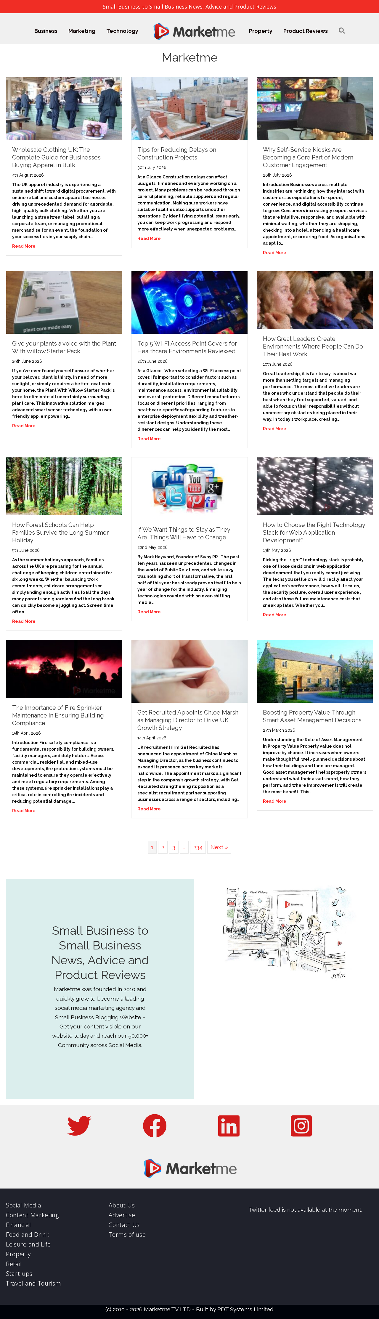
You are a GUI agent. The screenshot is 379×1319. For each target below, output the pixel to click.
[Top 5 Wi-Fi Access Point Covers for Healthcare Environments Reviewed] (189, 302)
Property (260, 31)
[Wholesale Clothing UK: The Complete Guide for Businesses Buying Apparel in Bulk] (64, 108)
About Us (122, 1205)
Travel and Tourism (33, 1283)
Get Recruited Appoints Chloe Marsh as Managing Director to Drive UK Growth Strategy (187, 720)
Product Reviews (305, 31)
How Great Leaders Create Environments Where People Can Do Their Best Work (313, 346)
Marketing (81, 31)
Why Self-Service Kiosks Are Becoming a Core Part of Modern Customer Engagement (308, 157)
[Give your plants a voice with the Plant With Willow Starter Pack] (64, 302)
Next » (219, 847)
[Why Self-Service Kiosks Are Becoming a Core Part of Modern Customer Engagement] (315, 108)
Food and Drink (27, 1235)
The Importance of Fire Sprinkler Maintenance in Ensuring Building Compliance (58, 715)
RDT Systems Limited (245, 1309)
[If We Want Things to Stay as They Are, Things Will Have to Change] (189, 488)
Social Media (23, 1205)
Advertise (122, 1215)
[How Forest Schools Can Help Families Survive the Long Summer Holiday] (64, 486)
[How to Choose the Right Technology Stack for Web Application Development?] (315, 486)
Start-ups (19, 1274)
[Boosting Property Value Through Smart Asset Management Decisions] (315, 670)
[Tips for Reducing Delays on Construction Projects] (189, 108)
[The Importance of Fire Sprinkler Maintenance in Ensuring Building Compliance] (64, 668)
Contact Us (124, 1225)
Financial (18, 1225)
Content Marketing (32, 1215)
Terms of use (127, 1235)
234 (198, 847)
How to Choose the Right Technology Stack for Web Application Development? (314, 532)
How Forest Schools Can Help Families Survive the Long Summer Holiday (60, 532)
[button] (341, 30)
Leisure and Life (28, 1244)
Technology (122, 31)
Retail (14, 1264)
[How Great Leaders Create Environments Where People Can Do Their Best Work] (315, 299)
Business (45, 31)
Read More (24, 246)
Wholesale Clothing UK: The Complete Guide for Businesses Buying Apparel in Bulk (56, 157)
